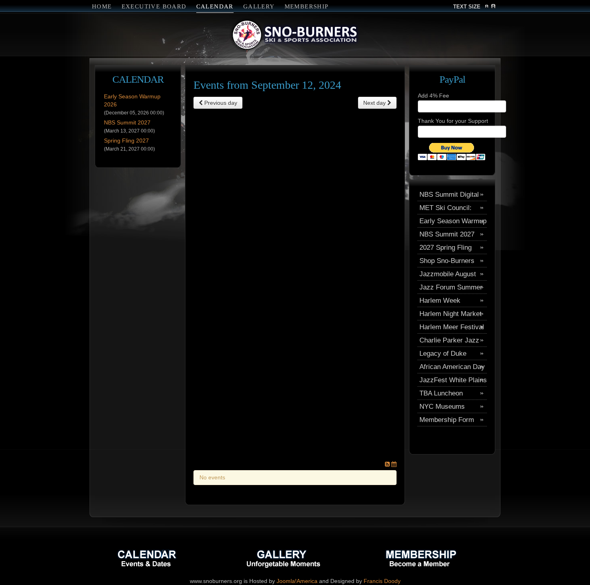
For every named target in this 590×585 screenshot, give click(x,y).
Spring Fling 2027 (126, 140)
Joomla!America (297, 581)
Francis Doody (382, 581)
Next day (375, 103)
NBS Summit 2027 (127, 122)
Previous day (220, 103)
